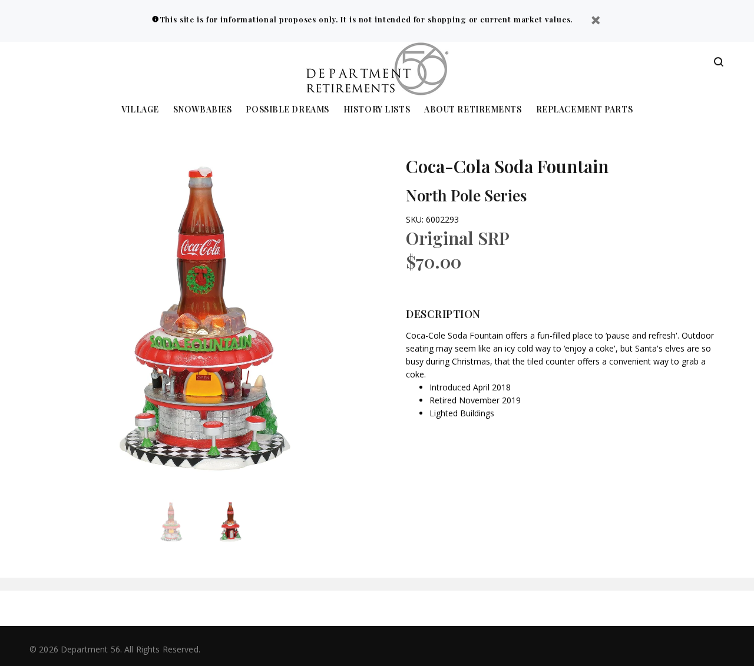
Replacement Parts (584, 110)
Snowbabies (202, 110)
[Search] (719, 62)
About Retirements (473, 110)
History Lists (376, 110)
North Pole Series (466, 195)
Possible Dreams (287, 110)
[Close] (595, 21)
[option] (178, 521)
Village (140, 110)
